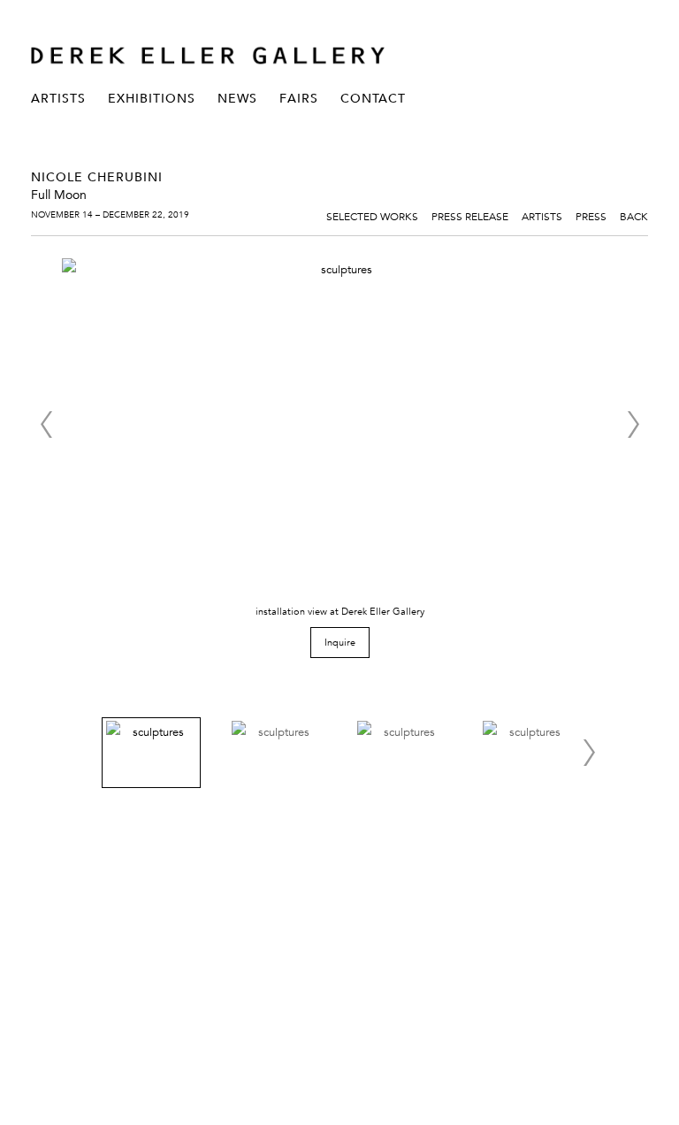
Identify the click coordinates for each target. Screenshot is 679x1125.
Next (633, 424)
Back (634, 216)
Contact (373, 98)
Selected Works (372, 216)
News (237, 98)
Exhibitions (151, 98)
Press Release (469, 216)
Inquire (339, 642)
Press (591, 216)
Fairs (298, 98)
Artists (58, 98)
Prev (46, 424)
